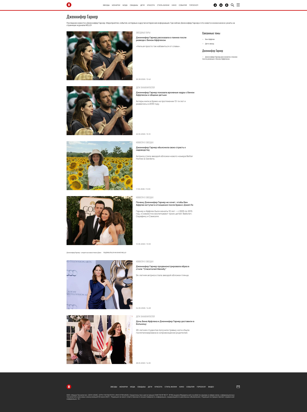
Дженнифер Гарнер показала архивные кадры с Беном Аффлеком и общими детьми (165, 93)
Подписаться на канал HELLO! (114, 253)
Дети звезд (209, 43)
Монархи (116, 5)
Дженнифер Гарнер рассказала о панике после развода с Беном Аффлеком (161, 39)
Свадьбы (134, 5)
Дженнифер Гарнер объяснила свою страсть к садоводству (161, 148)
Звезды (106, 5)
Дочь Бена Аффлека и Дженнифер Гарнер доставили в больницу (165, 322)
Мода (125, 5)
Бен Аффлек (210, 39)
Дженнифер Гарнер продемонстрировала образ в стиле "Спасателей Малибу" (162, 267)
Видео (211, 387)
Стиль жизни (163, 5)
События (183, 5)
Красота (151, 5)
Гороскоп (193, 5)
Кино (174, 5)
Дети (142, 5)
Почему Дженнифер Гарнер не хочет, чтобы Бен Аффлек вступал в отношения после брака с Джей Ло (164, 203)
